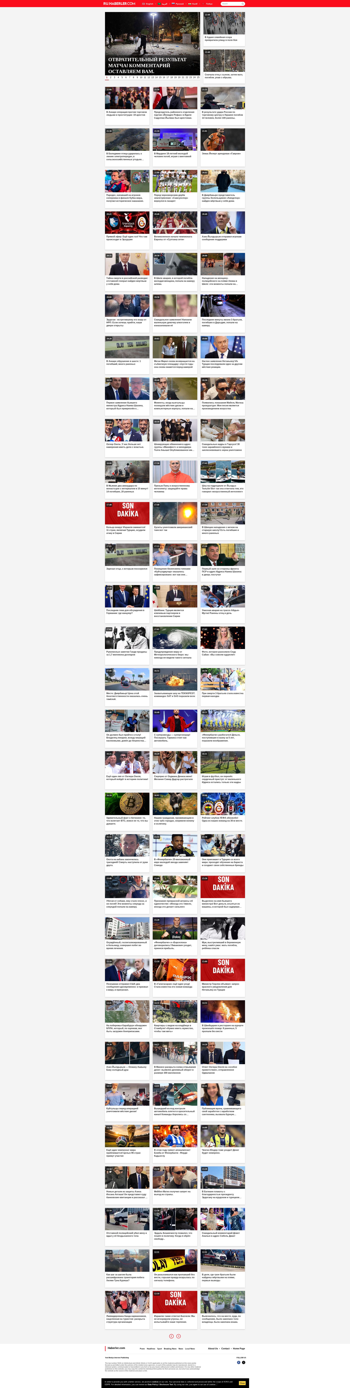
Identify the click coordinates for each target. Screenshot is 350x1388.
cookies (155, 1382)
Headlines (151, 1349)
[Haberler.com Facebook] (239, 1364)
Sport (159, 1349)
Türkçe (208, 4)
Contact (225, 1348)
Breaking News (170, 1349)
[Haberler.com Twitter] (243, 1364)
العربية (164, 4)
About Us (213, 1348)
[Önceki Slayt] (109, 46)
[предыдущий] (172, 1336)
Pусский (179, 4)
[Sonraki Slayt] (196, 46)
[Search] (242, 4)
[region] (175, 1383)
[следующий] (178, 1336)
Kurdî (194, 4)
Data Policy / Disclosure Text (160, 1384)
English (149, 4)
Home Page (239, 1348)
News (181, 1349)
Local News (190, 1349)
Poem (142, 1349)
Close (242, 1383)
